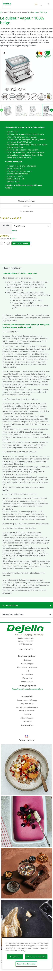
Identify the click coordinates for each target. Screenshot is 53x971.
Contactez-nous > (25, 649)
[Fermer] (48, 940)
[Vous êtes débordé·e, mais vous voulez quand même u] (26, 925)
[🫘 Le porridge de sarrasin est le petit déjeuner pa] (26, 769)
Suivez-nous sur (26, 740)
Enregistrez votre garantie (27, 667)
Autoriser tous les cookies (36, 957)
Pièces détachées (26, 211)
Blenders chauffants (27, 711)
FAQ (27, 671)
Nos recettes (27, 725)
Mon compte (27, 678)
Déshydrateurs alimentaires (27, 707)
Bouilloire (27, 714)
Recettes (26, 206)
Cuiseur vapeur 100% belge (18, 12)
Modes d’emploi (27, 664)
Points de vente (27, 681)
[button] (36, 4)
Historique (27, 660)
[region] (27, 953)
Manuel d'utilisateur (26, 201)
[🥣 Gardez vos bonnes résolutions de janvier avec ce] (26, 873)
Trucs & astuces (27, 674)
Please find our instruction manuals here (27, 689)
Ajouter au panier (20, 243)
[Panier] (49, 4)
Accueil (4, 12)
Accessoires (26, 721)
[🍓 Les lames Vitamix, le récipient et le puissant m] (26, 821)
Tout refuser (15, 957)
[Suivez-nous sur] (26, 736)
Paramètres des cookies (26, 964)
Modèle (6, 225)
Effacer (14, 230)
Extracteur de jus (26, 703)
